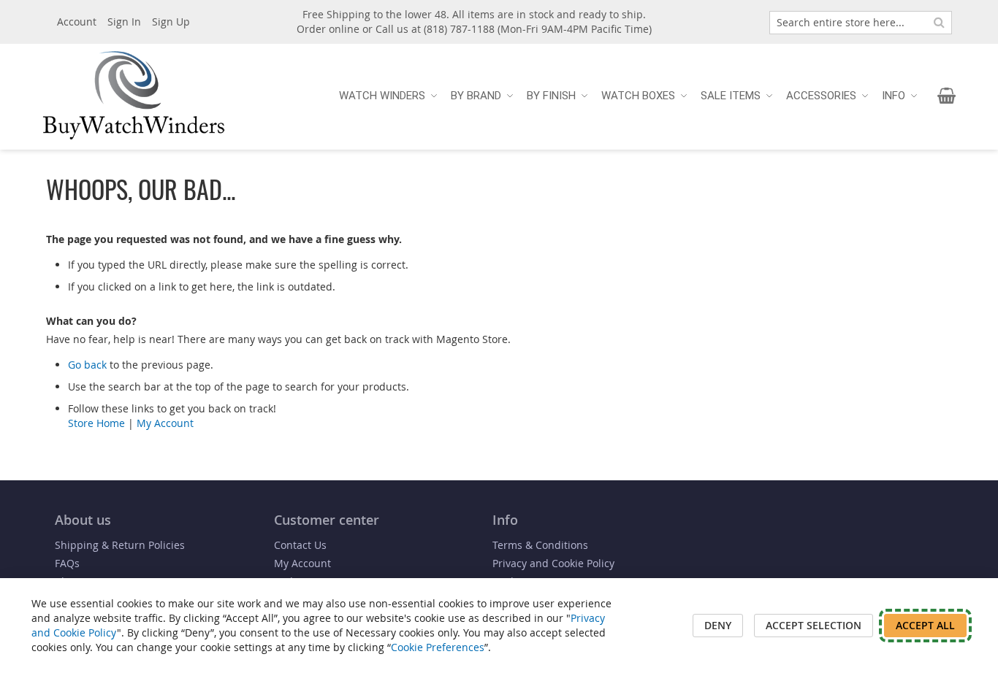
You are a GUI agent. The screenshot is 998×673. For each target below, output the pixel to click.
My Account (165, 423)
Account (76, 21)
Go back (87, 365)
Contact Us (300, 545)
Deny (717, 625)
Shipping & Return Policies (120, 545)
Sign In (124, 21)
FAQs (67, 563)
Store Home (96, 423)
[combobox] (860, 22)
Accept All (925, 625)
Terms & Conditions (540, 545)
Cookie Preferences (437, 647)
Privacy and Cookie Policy (553, 563)
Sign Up (171, 21)
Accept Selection (813, 625)
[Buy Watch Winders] (133, 95)
